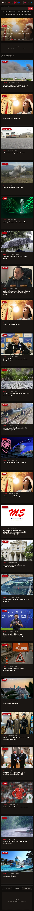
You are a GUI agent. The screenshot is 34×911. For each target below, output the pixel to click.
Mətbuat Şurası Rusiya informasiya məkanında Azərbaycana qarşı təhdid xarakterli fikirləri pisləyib (14, 532)
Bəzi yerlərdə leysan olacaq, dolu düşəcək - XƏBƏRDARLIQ (16, 394)
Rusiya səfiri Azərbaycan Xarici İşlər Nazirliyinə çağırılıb (14, 565)
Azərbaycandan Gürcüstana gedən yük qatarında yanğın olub (15, 428)
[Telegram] (31, 2)
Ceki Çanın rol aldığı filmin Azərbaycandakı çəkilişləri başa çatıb (16, 738)
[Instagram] (24, 2)
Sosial (18, 11)
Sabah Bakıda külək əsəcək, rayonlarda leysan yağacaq (15, 842)
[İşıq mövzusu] (11, 2)
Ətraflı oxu (6, 36)
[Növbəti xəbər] (31, 29)
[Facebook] (28, 2)
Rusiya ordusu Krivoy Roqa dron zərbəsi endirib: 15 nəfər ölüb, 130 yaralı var (15, 86)
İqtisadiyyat (11, 11)
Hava (25, 14)
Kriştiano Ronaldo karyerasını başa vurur (16, 807)
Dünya (5, 14)
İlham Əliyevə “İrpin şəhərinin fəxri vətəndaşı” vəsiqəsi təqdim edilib (14, 773)
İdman (24, 11)
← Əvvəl (7, 888)
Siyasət (5, 11)
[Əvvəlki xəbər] (2, 29)
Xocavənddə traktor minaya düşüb (13, 187)
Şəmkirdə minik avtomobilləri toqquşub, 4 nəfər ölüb (16, 600)
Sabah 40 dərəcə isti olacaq (12, 31)
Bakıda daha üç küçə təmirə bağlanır (14, 153)
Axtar (30, 8)
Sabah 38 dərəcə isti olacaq (11, 324)
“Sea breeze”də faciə (9, 876)
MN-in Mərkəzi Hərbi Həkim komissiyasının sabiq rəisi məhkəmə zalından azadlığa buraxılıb (16, 292)
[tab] (10, 39)
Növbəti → (27, 888)
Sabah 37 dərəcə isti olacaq (11, 496)
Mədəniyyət (11, 14)
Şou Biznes (19, 14)
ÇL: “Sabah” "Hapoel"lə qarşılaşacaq (14, 462)
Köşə (29, 14)
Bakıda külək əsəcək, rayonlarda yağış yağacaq (15, 257)
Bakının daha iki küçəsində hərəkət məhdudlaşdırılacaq (13, 669)
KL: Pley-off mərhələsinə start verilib (14, 222)
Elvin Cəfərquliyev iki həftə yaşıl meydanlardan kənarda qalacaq (13, 635)
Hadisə (29, 11)
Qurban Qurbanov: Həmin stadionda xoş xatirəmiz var (15, 359)
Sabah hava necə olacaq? (10, 703)
